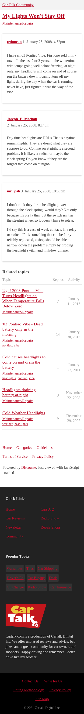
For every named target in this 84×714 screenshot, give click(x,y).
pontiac (7, 345)
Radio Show (50, 518)
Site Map (42, 699)
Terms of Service (15, 456)
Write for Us (53, 681)
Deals (53, 578)
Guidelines (44, 448)
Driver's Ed (15, 578)
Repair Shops (50, 527)
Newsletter (13, 527)
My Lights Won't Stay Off (33, 16)
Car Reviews (15, 518)
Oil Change (15, 587)
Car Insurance (60, 587)
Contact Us (30, 681)
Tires (30, 568)
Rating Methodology (28, 690)
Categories (24, 448)
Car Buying (36, 578)
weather (7, 424)
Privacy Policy (43, 456)
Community (14, 536)
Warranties (14, 568)
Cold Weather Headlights (23, 413)
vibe (16, 345)
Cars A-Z (47, 509)
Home (7, 448)
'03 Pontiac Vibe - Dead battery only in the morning (22, 329)
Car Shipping (47, 568)
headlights (9, 378)
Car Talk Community (18, 5)
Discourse (28, 467)
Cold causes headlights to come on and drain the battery (24, 362)
